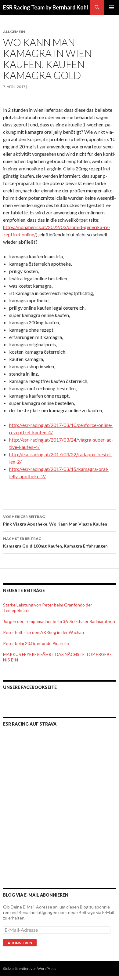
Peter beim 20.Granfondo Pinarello (36, 643)
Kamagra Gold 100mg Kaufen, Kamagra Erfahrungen (55, 542)
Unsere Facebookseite (30, 687)
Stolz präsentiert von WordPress (29, 968)
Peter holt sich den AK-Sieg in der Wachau (43, 632)
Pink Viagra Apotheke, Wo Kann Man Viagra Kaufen (55, 520)
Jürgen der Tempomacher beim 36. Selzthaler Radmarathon (59, 621)
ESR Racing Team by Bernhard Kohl (45, 7)
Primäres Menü (111, 7)
